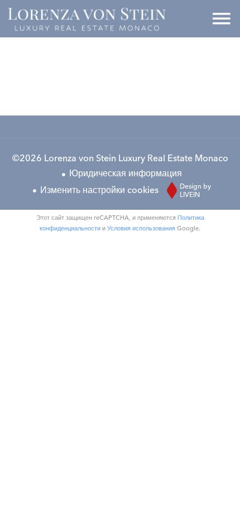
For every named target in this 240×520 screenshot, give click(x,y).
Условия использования (141, 228)
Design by (195, 190)
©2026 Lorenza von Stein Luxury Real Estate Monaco (120, 157)
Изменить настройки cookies (99, 189)
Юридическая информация (125, 173)
